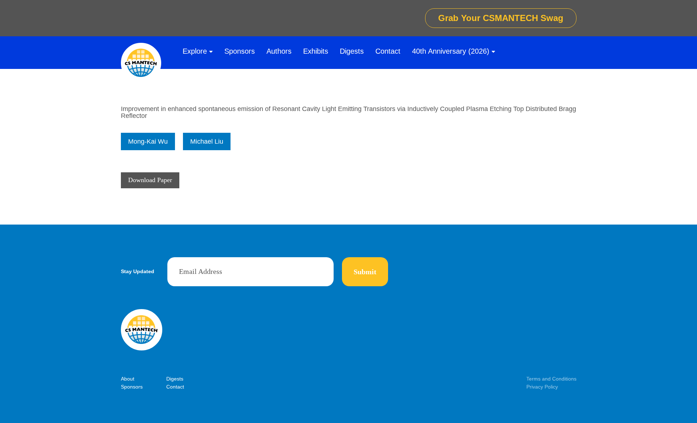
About (127, 379)
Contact (387, 51)
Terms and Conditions (551, 379)
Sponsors (239, 51)
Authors (279, 51)
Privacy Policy (542, 387)
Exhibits (315, 51)
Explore (195, 51)
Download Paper (150, 180)
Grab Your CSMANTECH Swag (500, 18)
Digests (352, 51)
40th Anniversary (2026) (450, 51)
